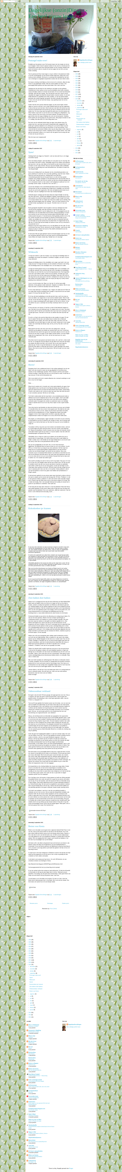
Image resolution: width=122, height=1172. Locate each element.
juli (78, 132)
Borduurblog (78, 176)
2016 (76, 96)
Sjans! (31, 152)
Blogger (71, 1168)
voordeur (77, 198)
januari (79, 145)
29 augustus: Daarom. (80, 182)
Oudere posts (65, 903)
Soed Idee (78, 321)
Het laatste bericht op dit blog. (82, 281)
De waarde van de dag (81, 181)
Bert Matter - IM (79, 202)
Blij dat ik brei (79, 205)
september (80, 107)
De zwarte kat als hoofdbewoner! (83, 193)
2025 (76, 76)
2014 (76, 148)
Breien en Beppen (80, 330)
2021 (76, 85)
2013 (76, 150)
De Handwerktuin (80, 167)
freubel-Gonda (79, 172)
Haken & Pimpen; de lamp (81, 336)
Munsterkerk (78, 178)
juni (78, 134)
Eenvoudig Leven (80, 210)
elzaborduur (78, 315)
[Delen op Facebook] (34, 143)
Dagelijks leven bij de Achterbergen (81, 340)
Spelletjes (77, 249)
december (79, 100)
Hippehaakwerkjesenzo (81, 347)
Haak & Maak (78, 221)
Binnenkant (78, 191)
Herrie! (31, 365)
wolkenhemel (79, 201)
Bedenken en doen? (80, 311)
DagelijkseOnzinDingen (85, 60)
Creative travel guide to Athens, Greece (37, 1133)
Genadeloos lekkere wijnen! (82, 239)
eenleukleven (79, 185)
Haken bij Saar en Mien (81, 335)
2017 (76, 94)
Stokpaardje (78, 285)
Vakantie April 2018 (80, 322)
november (79, 103)
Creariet (77, 230)
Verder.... (77, 301)
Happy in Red (79, 304)
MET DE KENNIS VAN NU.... (82, 244)
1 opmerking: (56, 586)
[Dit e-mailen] (29, 143)
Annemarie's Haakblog (81, 225)
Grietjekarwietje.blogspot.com (83, 256)
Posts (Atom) (53, 908)
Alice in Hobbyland (80, 310)
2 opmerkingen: (57, 140)
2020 (76, 87)
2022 (76, 83)
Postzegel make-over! (37, 60)
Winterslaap (78, 207)
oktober (79, 105)
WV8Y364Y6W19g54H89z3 (82, 290)
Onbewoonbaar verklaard (39, 691)
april (78, 138)
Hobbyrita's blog (79, 273)
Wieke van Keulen (80, 289)
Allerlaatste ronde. (79, 253)
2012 (76, 152)
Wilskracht (33, 252)
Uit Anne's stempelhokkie (82, 235)
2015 (76, 98)
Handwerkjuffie (79, 293)
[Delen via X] (32, 143)
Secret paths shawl (80, 258)
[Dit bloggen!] (31, 143)
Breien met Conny (80, 242)
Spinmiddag (78, 231)
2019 (76, 89)
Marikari (77, 247)
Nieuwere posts (34, 903)
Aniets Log (78, 238)
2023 (76, 80)
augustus (79, 129)
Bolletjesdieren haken (80, 227)
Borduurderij (78, 284)
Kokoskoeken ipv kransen (39, 508)
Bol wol (77, 299)
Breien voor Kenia (36, 826)
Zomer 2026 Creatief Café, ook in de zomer (38, 1086)
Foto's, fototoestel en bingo (81, 173)
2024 (76, 78)
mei (78, 136)
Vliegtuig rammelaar (80, 222)
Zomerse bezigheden (80, 211)
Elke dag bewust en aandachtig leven (37, 1141)
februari (79, 143)
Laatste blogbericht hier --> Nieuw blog (37, 1075)
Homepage (50, 903)
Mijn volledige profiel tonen (84, 62)
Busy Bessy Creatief (80, 267)
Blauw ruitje (78, 196)
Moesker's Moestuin (80, 252)
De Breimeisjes (79, 161)
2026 (76, 74)
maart (78, 141)
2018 (76, 92)
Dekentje (77, 168)
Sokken (77, 275)
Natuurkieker (78, 261)
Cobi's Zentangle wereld (82, 325)
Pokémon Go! (78, 331)
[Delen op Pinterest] (36, 143)
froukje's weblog (79, 215)
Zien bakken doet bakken (39, 598)
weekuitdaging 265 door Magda (83, 327)
